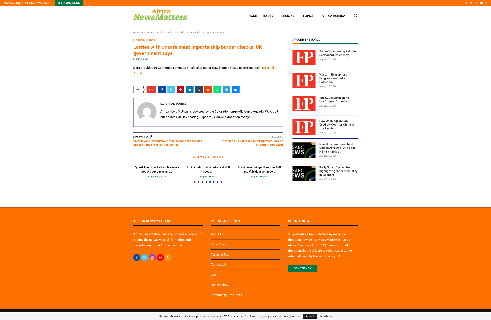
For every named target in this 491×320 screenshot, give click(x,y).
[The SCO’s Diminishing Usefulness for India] (304, 103)
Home (253, 15)
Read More (326, 316)
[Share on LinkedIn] (190, 89)
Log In (215, 274)
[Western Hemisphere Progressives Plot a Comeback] (304, 80)
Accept (310, 316)
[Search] (356, 15)
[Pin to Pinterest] (180, 89)
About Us (217, 234)
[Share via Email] (236, 89)
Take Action (219, 244)
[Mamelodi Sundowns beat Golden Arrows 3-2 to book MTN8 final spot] (304, 150)
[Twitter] (471, 3)
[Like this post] (152, 90)
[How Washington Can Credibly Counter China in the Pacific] (304, 127)
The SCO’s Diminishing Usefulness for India (334, 99)
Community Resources (226, 295)
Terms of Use (220, 254)
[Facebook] (466, 3)
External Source (173, 103)
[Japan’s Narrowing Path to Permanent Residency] (304, 57)
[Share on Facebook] (162, 89)
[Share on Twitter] (171, 89)
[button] (85, 3)
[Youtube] (481, 3)
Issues (268, 15)
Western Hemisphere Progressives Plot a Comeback (333, 78)
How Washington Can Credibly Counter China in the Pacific (336, 124)
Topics (307, 15)
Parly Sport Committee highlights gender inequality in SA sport (338, 171)
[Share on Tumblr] (199, 89)
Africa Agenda (333, 15)
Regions (287, 15)
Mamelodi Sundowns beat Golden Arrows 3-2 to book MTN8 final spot (337, 148)
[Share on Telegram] (226, 89)
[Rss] (486, 3)
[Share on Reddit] (208, 89)
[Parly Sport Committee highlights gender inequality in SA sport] (304, 173)
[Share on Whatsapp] (217, 89)
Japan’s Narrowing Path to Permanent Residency (337, 53)
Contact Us (218, 264)
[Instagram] (476, 3)
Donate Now (219, 284)
